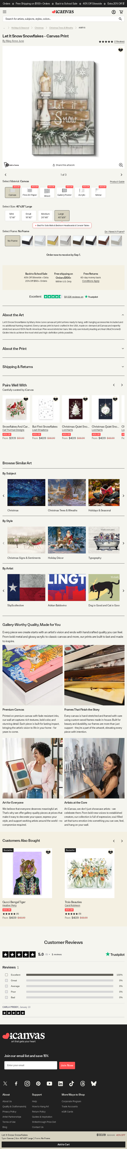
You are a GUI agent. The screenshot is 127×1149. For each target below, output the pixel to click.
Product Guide (117, 181)
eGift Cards (67, 1111)
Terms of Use (9, 1122)
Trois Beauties (73, 902)
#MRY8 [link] (82, 28)
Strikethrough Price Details (45, 1122)
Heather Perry (9, 905)
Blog (4, 1127)
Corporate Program (71, 1101)
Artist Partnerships (11, 1116)
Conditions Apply (90, 281)
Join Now (67, 1065)
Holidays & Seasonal (20, 28)
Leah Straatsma (40, 430)
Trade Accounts (70, 1106)
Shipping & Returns (17, 367)
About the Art (13, 315)
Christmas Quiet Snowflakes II (75, 426)
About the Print (14, 348)
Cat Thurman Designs (13, 430)
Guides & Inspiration (42, 1116)
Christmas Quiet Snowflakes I (105, 426)
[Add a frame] (11, 165)
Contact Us (37, 1127)
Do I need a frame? (115, 231)
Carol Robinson (72, 905)
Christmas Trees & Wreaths (61, 28)
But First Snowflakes (44, 426)
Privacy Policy (9, 1111)
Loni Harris (67, 430)
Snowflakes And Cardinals (16, 426)
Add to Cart (64, 1144)
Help (34, 1101)
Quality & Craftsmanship (14, 1106)
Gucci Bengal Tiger (13, 902)
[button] (12, 192)
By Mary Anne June (13, 41)
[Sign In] (113, 11)
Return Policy (38, 1111)
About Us (7, 1101)
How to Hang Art (40, 1106)
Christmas (39, 28)
